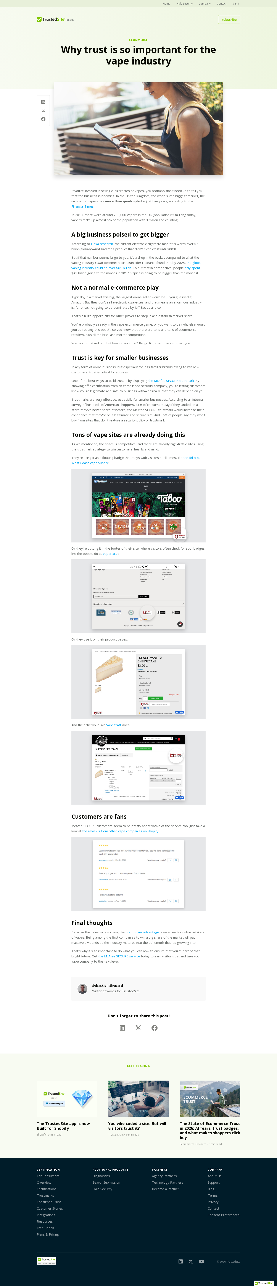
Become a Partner (165, 1189)
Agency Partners (164, 1176)
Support (214, 1182)
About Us (215, 1176)
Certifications (46, 1189)
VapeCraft (113, 725)
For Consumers (48, 1176)
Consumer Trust (49, 1202)
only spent (192, 268)
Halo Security (185, 3)
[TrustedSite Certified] (46, 1261)
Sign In (236, 3)
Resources (45, 1221)
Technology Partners (167, 1182)
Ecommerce (138, 40)
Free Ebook (45, 1228)
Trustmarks (45, 1195)
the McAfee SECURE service (119, 956)
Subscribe (229, 19)
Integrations (46, 1215)
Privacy (213, 1202)
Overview (44, 1182)
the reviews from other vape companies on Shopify (120, 831)
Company (205, 3)
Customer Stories (50, 1208)
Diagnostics (101, 1176)
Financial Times (82, 206)
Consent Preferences (224, 1215)
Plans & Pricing (48, 1234)
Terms (213, 1195)
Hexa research (102, 244)
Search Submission (106, 1182)
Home (166, 3)
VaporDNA (110, 553)
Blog (211, 1189)
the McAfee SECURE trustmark (171, 380)
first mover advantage (142, 932)
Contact (221, 3)
